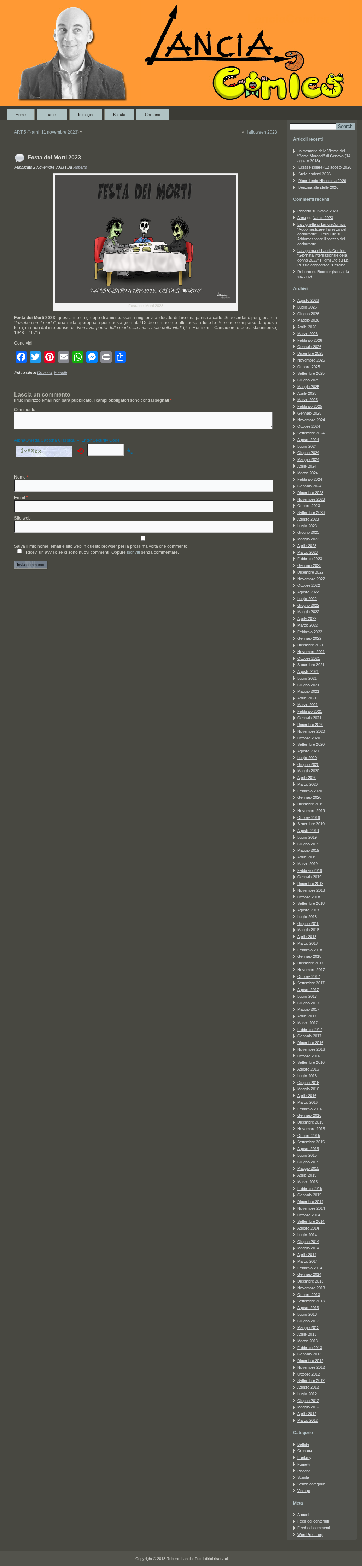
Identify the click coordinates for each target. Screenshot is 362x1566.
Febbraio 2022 (309, 632)
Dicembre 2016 (310, 1042)
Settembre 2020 (311, 744)
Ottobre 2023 (308, 506)
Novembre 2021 (311, 652)
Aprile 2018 (306, 936)
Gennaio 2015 (309, 1195)
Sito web (22, 518)
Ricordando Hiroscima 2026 (322, 180)
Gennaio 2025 (309, 413)
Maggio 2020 (308, 771)
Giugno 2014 (308, 1241)
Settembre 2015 (311, 1142)
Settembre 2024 (311, 433)
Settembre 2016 (311, 1062)
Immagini (85, 114)
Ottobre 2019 (308, 817)
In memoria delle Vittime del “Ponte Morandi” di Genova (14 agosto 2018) (323, 156)
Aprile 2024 (306, 466)
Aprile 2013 (306, 1334)
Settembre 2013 (311, 1301)
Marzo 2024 (307, 473)
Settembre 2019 (311, 824)
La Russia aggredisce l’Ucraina (322, 262)
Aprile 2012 (306, 1414)
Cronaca (44, 372)
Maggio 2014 (308, 1248)
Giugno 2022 (308, 605)
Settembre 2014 (311, 1221)
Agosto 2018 (308, 910)
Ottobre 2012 (308, 1374)
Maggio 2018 (308, 930)
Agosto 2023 (308, 519)
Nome (21, 477)
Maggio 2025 (308, 387)
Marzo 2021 (307, 705)
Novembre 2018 (311, 890)
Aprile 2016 (306, 1095)
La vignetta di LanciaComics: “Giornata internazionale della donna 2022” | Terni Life (322, 255)
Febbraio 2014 (309, 1268)
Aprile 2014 (306, 1255)
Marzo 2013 (307, 1341)
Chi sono (152, 114)
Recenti (303, 1471)
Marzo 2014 (307, 1261)
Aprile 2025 (306, 393)
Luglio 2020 (307, 758)
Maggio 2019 (308, 850)
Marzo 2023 (307, 552)
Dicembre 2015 (310, 1122)
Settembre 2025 (311, 373)
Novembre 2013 (311, 1288)
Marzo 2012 (307, 1420)
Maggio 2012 (308, 1407)
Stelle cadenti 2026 (314, 174)
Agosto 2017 (308, 989)
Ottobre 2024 (308, 426)
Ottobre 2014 (308, 1215)
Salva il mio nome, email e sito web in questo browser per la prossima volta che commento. (101, 546)
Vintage (303, 1491)
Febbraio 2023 (309, 559)
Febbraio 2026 (309, 340)
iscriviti (133, 552)
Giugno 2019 (308, 844)
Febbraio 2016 (309, 1109)
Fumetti (52, 114)
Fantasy (304, 1457)
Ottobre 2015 (308, 1135)
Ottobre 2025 (308, 367)
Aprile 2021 (306, 698)
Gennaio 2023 (309, 565)
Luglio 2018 (307, 917)
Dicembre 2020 (310, 724)
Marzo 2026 (307, 334)
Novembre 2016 (311, 1049)
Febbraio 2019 (309, 870)
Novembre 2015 (311, 1129)
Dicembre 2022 (310, 572)
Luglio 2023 (307, 526)
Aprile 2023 (306, 546)
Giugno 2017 (308, 1003)
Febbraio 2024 (309, 479)
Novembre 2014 (311, 1208)
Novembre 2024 (311, 420)
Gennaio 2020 (309, 797)
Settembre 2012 (311, 1380)
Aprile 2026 (306, 327)
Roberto (80, 167)
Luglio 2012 (307, 1394)
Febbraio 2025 (309, 406)
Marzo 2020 (307, 784)
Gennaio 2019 (309, 877)
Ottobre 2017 (308, 976)
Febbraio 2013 (309, 1347)
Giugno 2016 (308, 1082)
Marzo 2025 (307, 400)
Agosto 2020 (308, 751)
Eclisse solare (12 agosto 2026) (325, 167)
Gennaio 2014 (309, 1274)
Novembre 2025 (311, 360)
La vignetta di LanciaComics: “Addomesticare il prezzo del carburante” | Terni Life (321, 229)
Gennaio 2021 (309, 718)
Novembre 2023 (311, 499)
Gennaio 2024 (309, 486)
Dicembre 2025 (310, 353)
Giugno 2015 (308, 1162)
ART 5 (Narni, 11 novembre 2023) (46, 132)
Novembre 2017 (311, 970)
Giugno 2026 (308, 314)
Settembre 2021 (311, 665)
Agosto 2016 (308, 1069)
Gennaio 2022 (309, 638)
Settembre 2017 (311, 983)
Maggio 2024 (308, 459)
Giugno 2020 (308, 764)
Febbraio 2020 (309, 791)
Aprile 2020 (306, 777)
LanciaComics (288, 18)
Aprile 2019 (306, 857)
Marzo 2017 (307, 1023)
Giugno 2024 (308, 453)
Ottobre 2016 (308, 1056)
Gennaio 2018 (309, 956)
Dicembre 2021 (310, 645)
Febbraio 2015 (309, 1188)
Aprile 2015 (306, 1175)
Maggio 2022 (308, 612)
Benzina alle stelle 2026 (318, 187)
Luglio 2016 (307, 1076)
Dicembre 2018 (310, 883)
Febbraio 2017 (309, 1029)
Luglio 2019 (307, 837)
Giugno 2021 (308, 685)
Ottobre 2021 (308, 658)
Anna (301, 218)
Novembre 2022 (311, 579)
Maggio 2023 (308, 539)
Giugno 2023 (308, 532)
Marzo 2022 (307, 625)
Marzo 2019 (307, 864)
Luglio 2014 (307, 1235)
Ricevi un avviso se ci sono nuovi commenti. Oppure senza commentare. (102, 552)
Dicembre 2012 (310, 1361)
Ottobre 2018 (308, 897)
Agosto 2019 (308, 830)
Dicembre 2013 (310, 1281)
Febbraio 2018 (309, 950)
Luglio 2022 (307, 599)
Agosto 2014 (308, 1228)
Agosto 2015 (308, 1148)
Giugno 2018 (308, 923)
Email (21, 497)
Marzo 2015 (307, 1182)
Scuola (303, 1477)
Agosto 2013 (308, 1308)
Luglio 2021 (307, 678)
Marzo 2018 (307, 943)
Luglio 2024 (307, 446)
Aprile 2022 (306, 618)
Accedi (303, 1515)
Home (21, 114)
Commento (24, 409)
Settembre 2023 (311, 512)
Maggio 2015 (308, 1168)
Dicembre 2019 (310, 804)
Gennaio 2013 (309, 1354)
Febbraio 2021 (309, 711)
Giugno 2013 (308, 1321)
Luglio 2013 (307, 1314)
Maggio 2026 (308, 320)
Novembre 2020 (311, 731)
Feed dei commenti (313, 1528)
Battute (119, 114)
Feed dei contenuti (313, 1521)
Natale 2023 (327, 211)
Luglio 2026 (307, 307)
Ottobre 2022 (308, 585)
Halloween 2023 (261, 132)
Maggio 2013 (308, 1327)
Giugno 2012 (308, 1400)
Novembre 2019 (311, 811)
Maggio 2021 (308, 691)
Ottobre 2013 (308, 1294)
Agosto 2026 (308, 300)
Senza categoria (311, 1484)
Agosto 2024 (308, 440)
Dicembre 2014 (310, 1202)
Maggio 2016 (308, 1089)
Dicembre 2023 (310, 493)
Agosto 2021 (308, 671)
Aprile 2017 (306, 1016)
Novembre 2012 (311, 1367)
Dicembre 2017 (310, 963)
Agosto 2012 (308, 1387)
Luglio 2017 (307, 996)
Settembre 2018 (311, 903)
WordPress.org (310, 1534)
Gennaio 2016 (309, 1115)
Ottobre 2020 (308, 738)
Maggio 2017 (308, 1009)
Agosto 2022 (308, 592)
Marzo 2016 (307, 1102)
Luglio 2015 (307, 1155)
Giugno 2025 (308, 380)
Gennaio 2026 (309, 347)
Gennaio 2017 (309, 1036)
